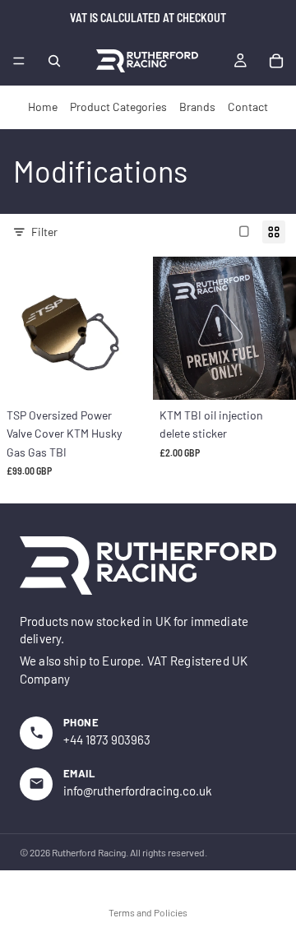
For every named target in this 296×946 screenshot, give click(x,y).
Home (43, 107)
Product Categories (118, 107)
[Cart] (276, 61)
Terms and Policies (148, 912)
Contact (248, 107)
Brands (197, 107)
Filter (44, 232)
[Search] (54, 61)
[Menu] (19, 61)
